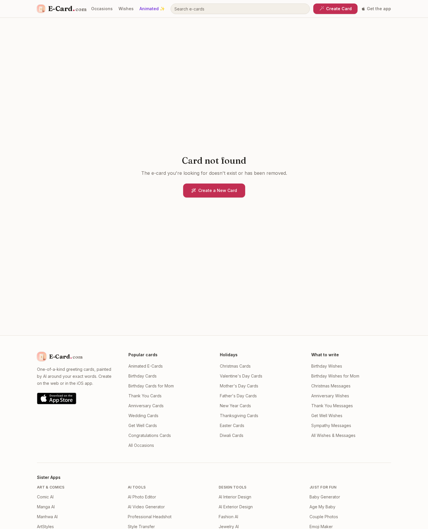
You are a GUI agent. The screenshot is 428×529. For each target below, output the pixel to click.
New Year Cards (235, 405)
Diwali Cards (231, 435)
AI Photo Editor (142, 496)
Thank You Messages (332, 405)
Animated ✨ (152, 8)
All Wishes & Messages (333, 435)
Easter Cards (232, 425)
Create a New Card (217, 190)
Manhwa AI (47, 516)
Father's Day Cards (238, 395)
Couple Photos (323, 516)
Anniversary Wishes (330, 395)
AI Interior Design (235, 496)
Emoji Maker (321, 526)
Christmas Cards (235, 366)
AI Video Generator (146, 506)
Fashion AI (228, 516)
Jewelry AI (229, 526)
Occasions (102, 8)
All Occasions (141, 445)
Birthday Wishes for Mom (335, 375)
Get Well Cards (142, 425)
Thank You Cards (145, 395)
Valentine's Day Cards (241, 375)
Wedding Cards (143, 415)
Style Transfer (141, 526)
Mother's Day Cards (239, 385)
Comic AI (45, 496)
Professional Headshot (149, 516)
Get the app (379, 8)
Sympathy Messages (331, 425)
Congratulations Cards (149, 435)
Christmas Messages (331, 385)
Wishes (126, 8)
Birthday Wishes (326, 366)
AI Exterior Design (236, 506)
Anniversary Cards (146, 405)
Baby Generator (324, 496)
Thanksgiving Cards (239, 415)
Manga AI (46, 506)
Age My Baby (322, 506)
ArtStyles (45, 526)
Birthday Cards (142, 375)
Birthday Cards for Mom (151, 385)
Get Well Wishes (326, 415)
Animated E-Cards (145, 366)
